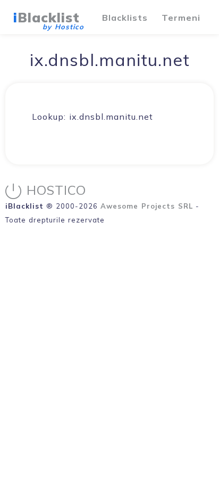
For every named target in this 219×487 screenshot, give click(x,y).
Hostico (56, 190)
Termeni (181, 17)
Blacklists (125, 17)
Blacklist (46, 17)
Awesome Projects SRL (146, 206)
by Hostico (63, 26)
